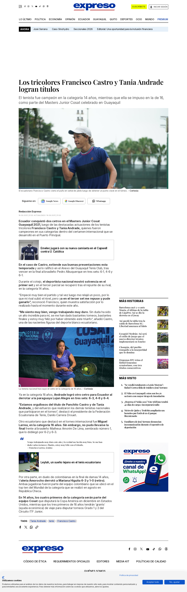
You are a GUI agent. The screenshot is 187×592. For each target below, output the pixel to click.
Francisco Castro (66, 521)
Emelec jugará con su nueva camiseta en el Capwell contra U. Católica (74, 250)
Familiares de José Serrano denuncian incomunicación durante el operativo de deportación (144, 424)
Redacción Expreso (30, 211)
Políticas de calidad (151, 561)
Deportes (126, 19)
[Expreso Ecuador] (43, 552)
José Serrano (40, 29)
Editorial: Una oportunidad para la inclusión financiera (125, 29)
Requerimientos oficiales (71, 561)
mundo (149, 19)
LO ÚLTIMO (25, 19)
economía (55, 19)
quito (113, 19)
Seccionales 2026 (83, 29)
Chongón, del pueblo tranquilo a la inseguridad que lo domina (133, 350)
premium (162, 19)
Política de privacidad (129, 575)
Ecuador (84, 19)
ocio (139, 19)
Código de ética (34, 561)
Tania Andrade (38, 521)
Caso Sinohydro (60, 29)
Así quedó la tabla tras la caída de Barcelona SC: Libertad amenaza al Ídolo (133, 323)
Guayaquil (100, 19)
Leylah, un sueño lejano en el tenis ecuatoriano (71, 462)
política (40, 19)
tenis (51, 521)
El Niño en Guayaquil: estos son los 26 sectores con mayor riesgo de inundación (144, 395)
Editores (103, 561)
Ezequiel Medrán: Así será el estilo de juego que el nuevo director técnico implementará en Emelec (133, 337)
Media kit (122, 561)
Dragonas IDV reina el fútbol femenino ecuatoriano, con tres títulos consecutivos (131, 363)
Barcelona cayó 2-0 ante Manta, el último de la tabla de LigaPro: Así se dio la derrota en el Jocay (133, 311)
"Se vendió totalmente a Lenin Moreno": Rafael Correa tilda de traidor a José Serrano (145, 386)
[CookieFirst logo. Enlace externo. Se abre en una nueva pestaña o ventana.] (3, 577)
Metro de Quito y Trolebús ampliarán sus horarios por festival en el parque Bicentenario (144, 413)
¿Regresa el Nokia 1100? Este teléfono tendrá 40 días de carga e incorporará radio (146, 403)
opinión (70, 19)
